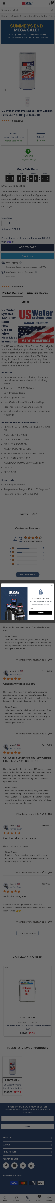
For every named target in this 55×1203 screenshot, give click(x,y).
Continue (40, 613)
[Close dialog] (52, 585)
